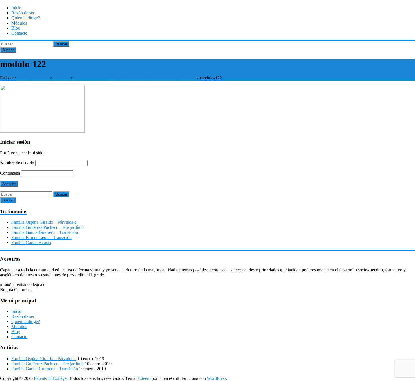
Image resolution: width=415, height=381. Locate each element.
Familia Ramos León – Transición (41, 237)
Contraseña (10, 173)
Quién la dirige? (25, 17)
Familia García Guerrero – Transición (44, 232)
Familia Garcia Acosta (31, 242)
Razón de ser (22, 12)
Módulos (19, 23)
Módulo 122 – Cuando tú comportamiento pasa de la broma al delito (134, 78)
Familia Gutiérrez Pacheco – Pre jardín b (47, 227)
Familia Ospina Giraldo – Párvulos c (43, 222)
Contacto (19, 33)
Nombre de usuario (17, 162)
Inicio (16, 7)
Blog (15, 28)
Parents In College (32, 78)
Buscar (61, 44)
